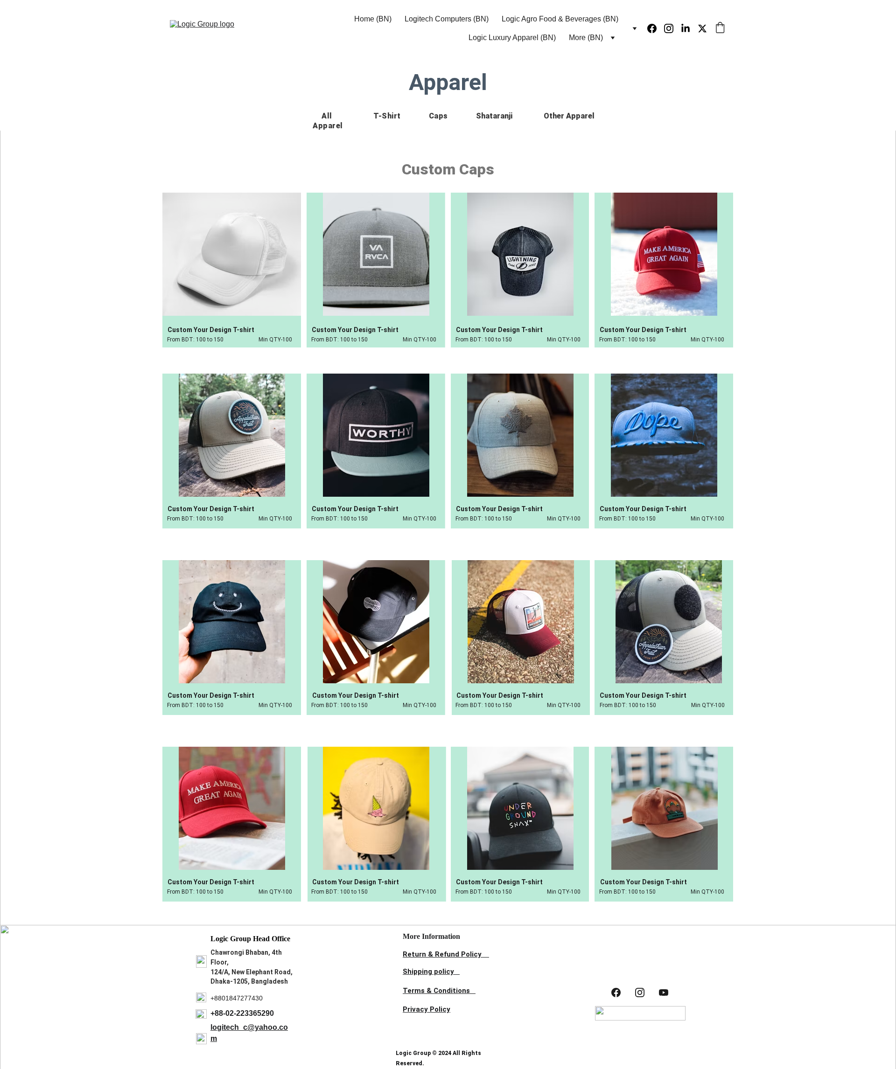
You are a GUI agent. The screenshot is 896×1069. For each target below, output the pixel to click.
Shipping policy (428, 971)
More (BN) (586, 38)
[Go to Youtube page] (663, 992)
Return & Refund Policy (442, 954)
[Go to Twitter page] (702, 28)
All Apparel (328, 120)
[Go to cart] (720, 28)
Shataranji (495, 115)
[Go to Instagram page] (672, 28)
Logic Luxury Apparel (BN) (512, 38)
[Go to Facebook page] (655, 28)
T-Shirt (387, 115)
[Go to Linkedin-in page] (689, 28)
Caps (438, 115)
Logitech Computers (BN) (447, 19)
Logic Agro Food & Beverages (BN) (560, 19)
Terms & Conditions (436, 990)
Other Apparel (569, 115)
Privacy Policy (426, 1009)
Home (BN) (373, 19)
